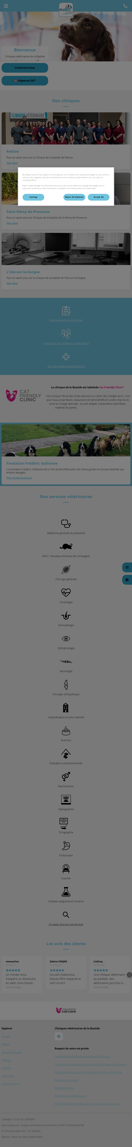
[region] (66, 186)
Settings (33, 197)
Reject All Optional (74, 197)
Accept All (99, 197)
